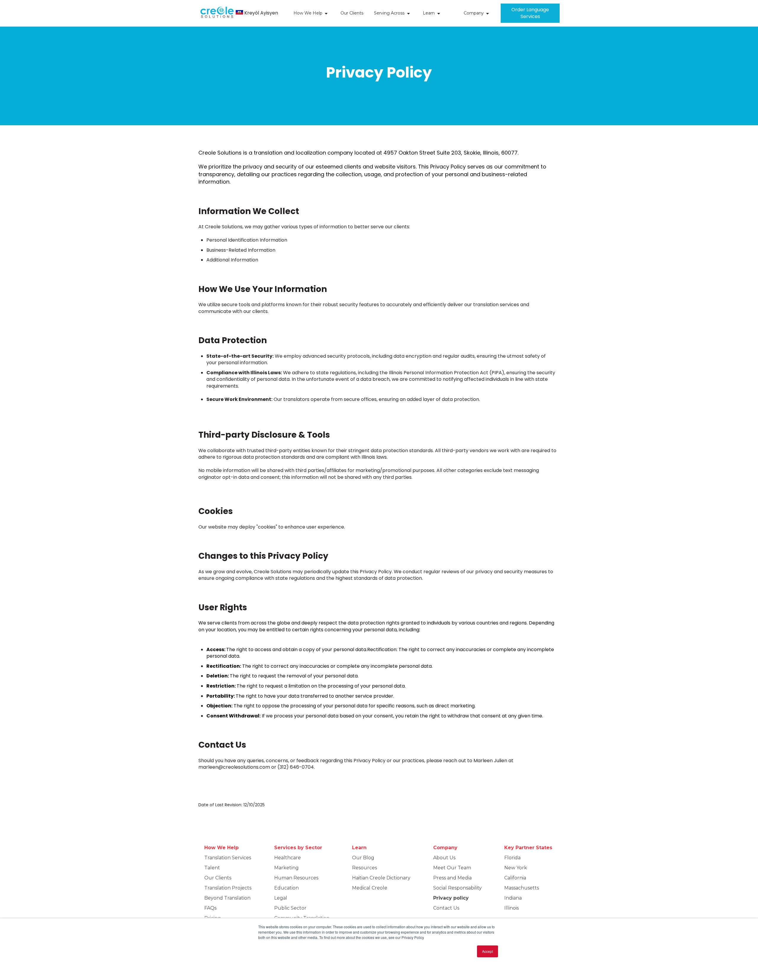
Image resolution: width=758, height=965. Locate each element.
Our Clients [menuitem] (217, 878)
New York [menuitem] (515, 868)
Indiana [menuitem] (513, 898)
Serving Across (389, 13)
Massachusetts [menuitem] (521, 888)
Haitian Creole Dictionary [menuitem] (381, 878)
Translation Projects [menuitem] (227, 888)
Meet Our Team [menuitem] (452, 868)
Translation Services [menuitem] (227, 857)
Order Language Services (530, 13)
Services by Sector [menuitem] (298, 847)
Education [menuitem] (286, 888)
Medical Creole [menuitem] (369, 888)
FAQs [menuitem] (210, 908)
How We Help (307, 13)
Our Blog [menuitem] (363, 857)
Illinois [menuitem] (511, 908)
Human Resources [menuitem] (296, 878)
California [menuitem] (515, 878)
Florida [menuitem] (512, 857)
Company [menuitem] (445, 847)
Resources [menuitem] (364, 868)
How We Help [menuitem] (221, 847)
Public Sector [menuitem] (290, 908)
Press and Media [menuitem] (452, 878)
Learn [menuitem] (359, 847)
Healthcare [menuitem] (287, 857)
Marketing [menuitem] (286, 868)
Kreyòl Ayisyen (261, 12)
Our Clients (352, 13)
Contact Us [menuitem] (446, 908)
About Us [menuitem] (444, 857)
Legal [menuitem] (280, 898)
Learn (429, 13)
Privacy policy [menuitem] (451, 898)
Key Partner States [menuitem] (528, 847)
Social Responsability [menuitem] (457, 888)
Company (474, 13)
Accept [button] (487, 951)
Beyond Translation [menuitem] (227, 898)
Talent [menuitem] (212, 868)
